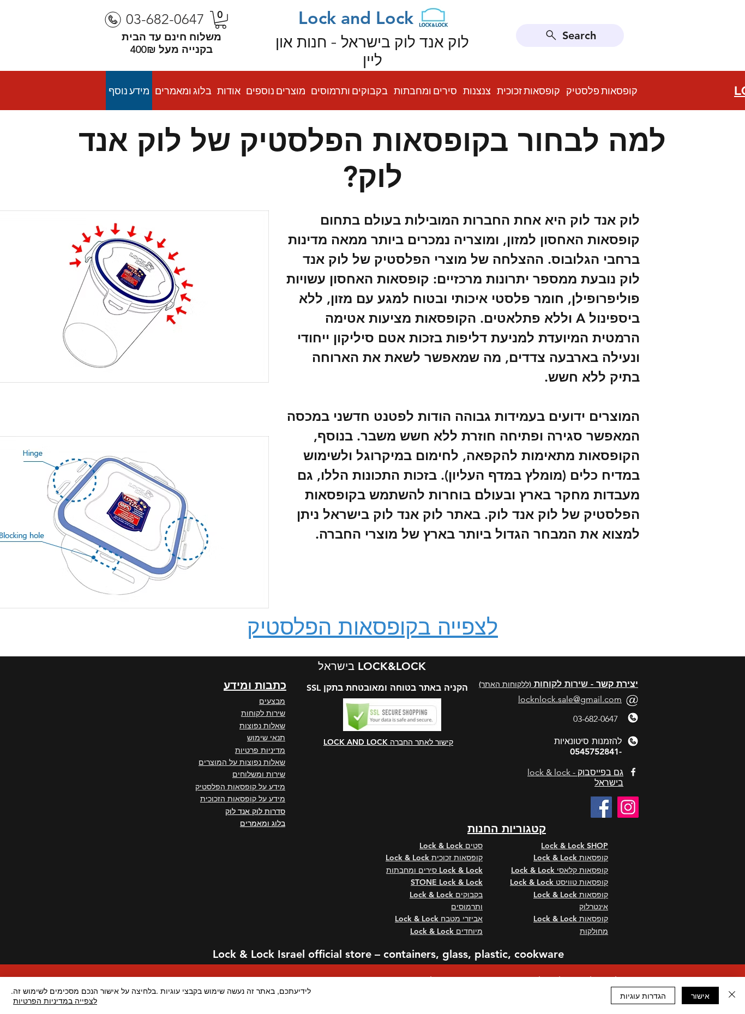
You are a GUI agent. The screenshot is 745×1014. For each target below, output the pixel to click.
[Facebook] (601, 807)
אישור (700, 995)
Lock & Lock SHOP (574, 845)
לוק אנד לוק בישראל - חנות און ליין (372, 51)
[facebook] (633, 771)
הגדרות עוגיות (643, 995)
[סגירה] (731, 995)
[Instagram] (628, 807)
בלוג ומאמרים (262, 823)
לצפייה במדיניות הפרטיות (55, 1000)
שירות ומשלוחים (258, 774)
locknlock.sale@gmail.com (570, 699)
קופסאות (593, 857)
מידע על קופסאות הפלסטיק (240, 787)
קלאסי (567, 870)
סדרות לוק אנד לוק (255, 811)
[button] (220, 20)
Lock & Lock (556, 857)
